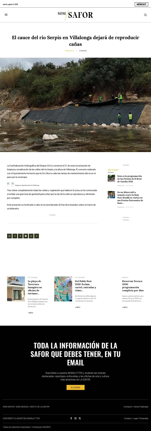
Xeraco (125, 277)
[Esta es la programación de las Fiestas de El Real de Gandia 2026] (111, 178)
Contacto (128, 407)
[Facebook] (15, 236)
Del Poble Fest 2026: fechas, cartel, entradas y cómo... (85, 286)
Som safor (8, 407)
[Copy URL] (36, 236)
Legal (135, 418)
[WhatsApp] (9, 236)
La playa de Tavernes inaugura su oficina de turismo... (35, 287)
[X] (20, 236)
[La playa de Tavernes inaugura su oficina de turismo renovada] (16, 288)
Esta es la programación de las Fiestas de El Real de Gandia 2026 (129, 179)
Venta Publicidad (141, 407)
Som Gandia (22, 407)
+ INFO (30, 313)
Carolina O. (69, 51)
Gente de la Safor (39, 407)
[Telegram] (25, 236)
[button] (145, 15)
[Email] (31, 236)
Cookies (127, 418)
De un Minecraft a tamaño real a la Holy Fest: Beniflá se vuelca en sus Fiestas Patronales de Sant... (130, 197)
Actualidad (33, 277)
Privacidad (143, 418)
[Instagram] (75, 418)
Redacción (120, 185)
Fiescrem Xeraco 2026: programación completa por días (133, 286)
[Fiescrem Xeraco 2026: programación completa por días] (110, 288)
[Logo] (75, 15)
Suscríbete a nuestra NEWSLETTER (21, 418)
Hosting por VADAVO (41, 427)
